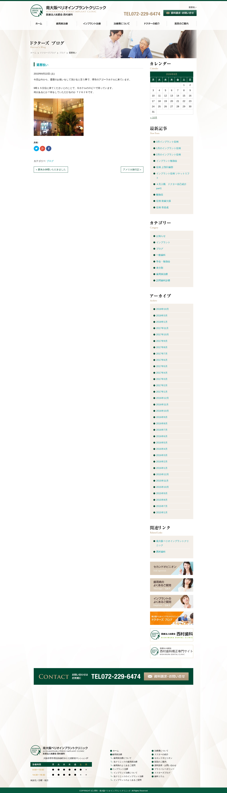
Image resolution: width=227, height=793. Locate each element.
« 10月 (153, 117)
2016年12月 (162, 398)
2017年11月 (162, 328)
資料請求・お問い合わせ (165, 765)
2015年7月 (162, 506)
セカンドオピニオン (163, 758)
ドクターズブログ (48, 53)
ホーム (33, 53)
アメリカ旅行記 (131, 169)
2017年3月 (162, 379)
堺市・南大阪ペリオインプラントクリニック (112, 791)
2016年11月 (162, 404)
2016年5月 (162, 442)
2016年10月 (162, 410)
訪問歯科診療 (163, 280)
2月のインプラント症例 (168, 154)
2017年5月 (162, 366)
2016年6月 (162, 436)
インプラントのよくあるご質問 (127, 780)
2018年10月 (162, 309)
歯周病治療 (162, 274)
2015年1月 (162, 512)
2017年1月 (162, 391)
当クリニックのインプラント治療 (128, 776)
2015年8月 (162, 499)
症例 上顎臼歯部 (164, 167)
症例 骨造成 (162, 207)
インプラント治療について (125, 773)
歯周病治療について (122, 758)
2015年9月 (162, 493)
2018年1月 (162, 321)
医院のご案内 (160, 762)
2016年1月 (162, 468)
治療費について (161, 751)
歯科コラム (159, 776)
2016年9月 (162, 417)
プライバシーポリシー (164, 769)
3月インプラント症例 (167, 141)
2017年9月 (162, 341)
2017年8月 (162, 347)
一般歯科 (161, 255)
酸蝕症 (159, 194)
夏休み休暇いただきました (52, 169)
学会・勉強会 (163, 261)
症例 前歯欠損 (163, 201)
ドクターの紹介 (161, 754)
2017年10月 (162, 334)
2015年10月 (162, 487)
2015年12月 (162, 474)
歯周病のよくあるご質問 (124, 765)
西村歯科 (161, 551)
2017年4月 (162, 372)
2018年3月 (162, 315)
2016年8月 (162, 423)
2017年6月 (162, 360)
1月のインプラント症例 (168, 148)
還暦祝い (42, 65)
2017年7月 (162, 353)
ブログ (62, 53)
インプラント (163, 242)
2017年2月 (162, 385)
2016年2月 (162, 461)
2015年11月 (162, 480)
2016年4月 (162, 449)
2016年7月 (162, 429)
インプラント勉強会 (166, 160)
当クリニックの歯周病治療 (125, 762)
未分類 (159, 267)
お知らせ (161, 236)
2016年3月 (162, 455)
